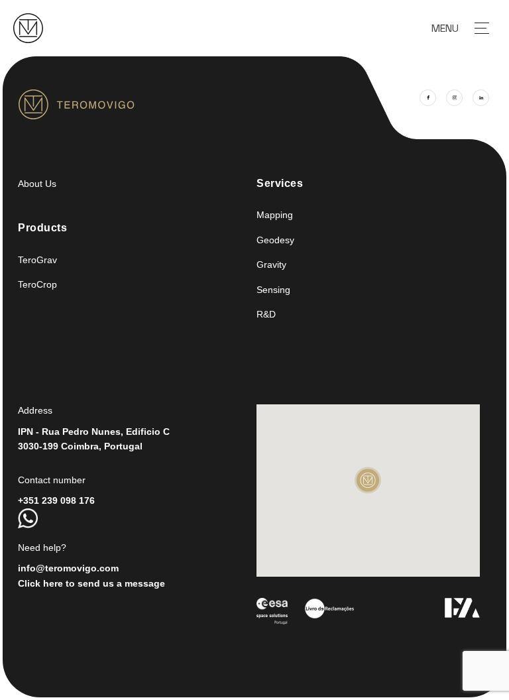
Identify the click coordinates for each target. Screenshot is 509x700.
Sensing (273, 289)
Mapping (274, 214)
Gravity (271, 264)
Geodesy (275, 240)
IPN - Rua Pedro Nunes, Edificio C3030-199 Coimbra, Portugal (94, 438)
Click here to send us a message (91, 583)
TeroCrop (37, 284)
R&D (266, 314)
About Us (37, 183)
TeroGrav (37, 260)
